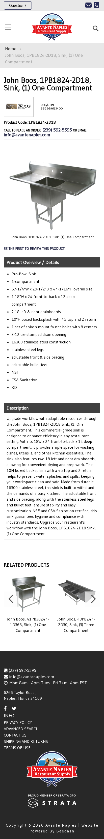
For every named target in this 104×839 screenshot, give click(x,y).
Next (92, 599)
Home (10, 48)
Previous (11, 599)
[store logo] (52, 27)
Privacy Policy (18, 722)
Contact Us (15, 735)
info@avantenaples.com (27, 135)
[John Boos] (18, 113)
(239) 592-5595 (57, 130)
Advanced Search (21, 728)
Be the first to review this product (34, 248)
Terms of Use (17, 747)
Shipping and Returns (26, 741)
